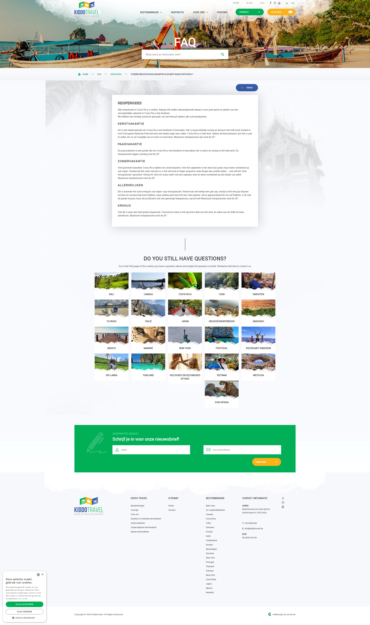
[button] (24, 617)
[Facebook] (270, 2)
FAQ (262, 2)
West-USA (210, 575)
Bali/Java (210, 505)
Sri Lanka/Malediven (215, 510)
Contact (172, 510)
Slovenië (210, 553)
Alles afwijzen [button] (24, 611)
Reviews (222, 12)
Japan (209, 583)
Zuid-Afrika (211, 579)
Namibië (210, 592)
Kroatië (209, 544)
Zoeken (222, 54)
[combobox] (38, 574)
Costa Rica (116, 74)
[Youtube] (279, 2)
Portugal (210, 562)
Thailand (210, 566)
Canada (209, 514)
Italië (208, 536)
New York (210, 557)
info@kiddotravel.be (253, 528)
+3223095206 (250, 523)
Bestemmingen (149, 12)
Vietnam (210, 570)
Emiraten (210, 527)
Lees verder (23, 598)
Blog (250, 2)
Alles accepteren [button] (24, 604)
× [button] (42, 574)
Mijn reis (276, 12)
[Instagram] (275, 2)
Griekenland (211, 540)
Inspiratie (177, 12)
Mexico (209, 588)
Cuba (208, 523)
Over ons (199, 12)
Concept (134, 510)
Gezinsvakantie (138, 523)
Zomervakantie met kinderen (144, 527)
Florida (209, 531)
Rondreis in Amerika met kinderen (146, 518)
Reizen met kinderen (140, 531)
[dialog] (24, 596)
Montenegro (211, 549)
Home (236, 2)
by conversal (284, 614)
